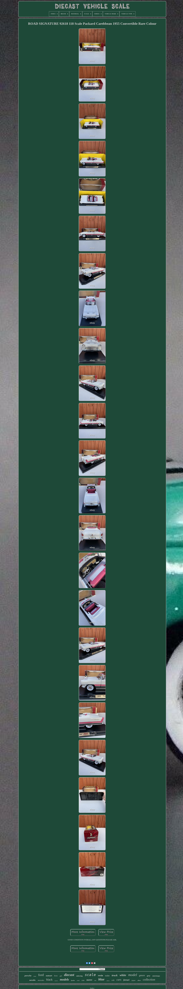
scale (90, 975)
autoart (49, 976)
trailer (107, 976)
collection (149, 979)
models (64, 979)
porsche (28, 975)
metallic (32, 980)
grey (148, 976)
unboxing (79, 976)
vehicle (108, 980)
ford (41, 975)
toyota (56, 980)
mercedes (41, 980)
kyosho (73, 980)
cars (118, 979)
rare (95, 980)
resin (100, 975)
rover (35, 976)
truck (115, 975)
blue (101, 979)
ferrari (126, 980)
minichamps (156, 976)
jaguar (133, 980)
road (78, 980)
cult (113, 980)
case (83, 980)
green (142, 975)
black (49, 979)
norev (89, 980)
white (123, 975)
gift (61, 976)
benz (56, 976)
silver (139, 980)
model (132, 975)
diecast (69, 975)
